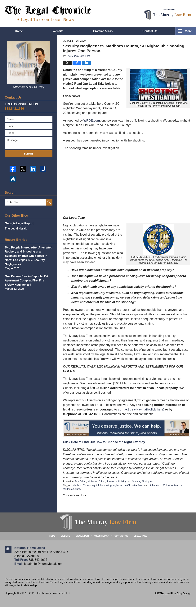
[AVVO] (13, 179)
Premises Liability (117, 481)
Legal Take (140, 536)
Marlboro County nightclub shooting (92, 485)
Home (19, 31)
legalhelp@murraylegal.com (43, 563)
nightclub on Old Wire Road (128, 485)
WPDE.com (91, 120)
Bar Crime (80, 481)
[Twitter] (23, 169)
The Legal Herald (16, 228)
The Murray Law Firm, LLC (53, 593)
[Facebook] (13, 169)
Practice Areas (103, 31)
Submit (28, 153)
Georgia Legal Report (19, 223)
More (188, 31)
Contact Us (149, 31)
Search (49, 202)
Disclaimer (82, 536)
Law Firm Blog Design (172, 593)
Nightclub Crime (96, 481)
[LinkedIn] (33, 169)
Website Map (101, 536)
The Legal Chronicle (48, 14)
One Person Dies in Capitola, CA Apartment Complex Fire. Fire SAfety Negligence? (26, 280)
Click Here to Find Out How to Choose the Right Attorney (104, 442)
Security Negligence (143, 481)
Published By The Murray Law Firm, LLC (167, 14)
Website (58, 31)
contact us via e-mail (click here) (141, 409)
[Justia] (43, 169)
